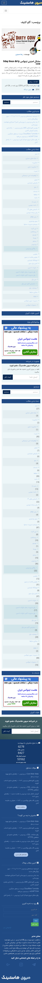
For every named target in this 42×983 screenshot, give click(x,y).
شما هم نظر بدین (21, 854)
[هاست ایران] (21, 340)
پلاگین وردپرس (30, 248)
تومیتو (34, 235)
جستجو (6, 102)
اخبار (36, 154)
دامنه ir (34, 202)
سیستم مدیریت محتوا (31, 224)
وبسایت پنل (32, 288)
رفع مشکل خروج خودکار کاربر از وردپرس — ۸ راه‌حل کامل (22, 141)
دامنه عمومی (32, 205)
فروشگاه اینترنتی (32, 260)
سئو (35, 187)
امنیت (36, 171)
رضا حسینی (19, 54)
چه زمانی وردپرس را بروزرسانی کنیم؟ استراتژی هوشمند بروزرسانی (21, 123)
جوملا (34, 238)
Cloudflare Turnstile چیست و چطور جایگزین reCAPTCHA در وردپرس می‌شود (23, 135)
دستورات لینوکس (31, 305)
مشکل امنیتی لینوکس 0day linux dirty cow (21, 63)
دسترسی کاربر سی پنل (28, 283)
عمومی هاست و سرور (31, 257)
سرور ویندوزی (33, 221)
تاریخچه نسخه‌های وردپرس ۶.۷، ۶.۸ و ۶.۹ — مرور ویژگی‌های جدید (22, 117)
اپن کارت (33, 228)
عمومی (35, 254)
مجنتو (34, 241)
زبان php (33, 217)
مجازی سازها (34, 292)
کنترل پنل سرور (33, 263)
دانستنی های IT (32, 209)
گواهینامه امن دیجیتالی (29, 175)
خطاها (36, 194)
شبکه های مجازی (31, 158)
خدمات (35, 191)
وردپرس (33, 244)
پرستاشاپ (33, 231)
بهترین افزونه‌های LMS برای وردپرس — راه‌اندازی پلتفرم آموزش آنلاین (22, 129)
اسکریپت (35, 162)
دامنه (36, 198)
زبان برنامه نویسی (32, 212)
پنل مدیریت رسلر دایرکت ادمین (25, 272)
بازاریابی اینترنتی (32, 183)
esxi (34, 296)
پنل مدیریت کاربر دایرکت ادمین (25, 275)
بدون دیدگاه (27, 89)
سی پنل (34, 279)
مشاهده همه (21, 807)
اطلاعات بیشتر (33, 82)
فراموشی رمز (7, 927)
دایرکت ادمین (32, 267)
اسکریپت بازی (32, 167)
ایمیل (36, 180)
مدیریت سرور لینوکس (31, 301)
